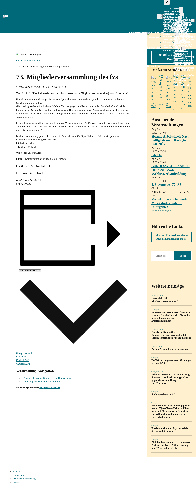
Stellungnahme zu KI (163, 394)
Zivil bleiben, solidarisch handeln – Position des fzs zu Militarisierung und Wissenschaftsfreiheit (170, 445)
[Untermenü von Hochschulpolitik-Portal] (183, 48)
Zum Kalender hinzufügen (29, 271)
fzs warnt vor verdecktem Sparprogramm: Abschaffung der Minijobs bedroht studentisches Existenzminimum (170, 316)
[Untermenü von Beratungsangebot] (177, 34)
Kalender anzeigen (161, 210)
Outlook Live (23, 363)
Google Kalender (25, 353)
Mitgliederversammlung (49, 387)
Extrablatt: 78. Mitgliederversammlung (164, 299)
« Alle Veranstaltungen (28, 60)
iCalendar (21, 356)
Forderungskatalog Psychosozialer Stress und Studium (170, 430)
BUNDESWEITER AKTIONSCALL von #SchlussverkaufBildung (170, 170)
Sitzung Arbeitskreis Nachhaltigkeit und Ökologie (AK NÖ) (171, 140)
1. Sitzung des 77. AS (166, 184)
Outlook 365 (22, 360)
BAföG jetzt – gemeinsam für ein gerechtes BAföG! (171, 362)
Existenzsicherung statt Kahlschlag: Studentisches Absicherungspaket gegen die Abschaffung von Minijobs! (171, 378)
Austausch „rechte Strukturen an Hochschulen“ (47, 378)
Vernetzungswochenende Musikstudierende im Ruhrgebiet (169, 203)
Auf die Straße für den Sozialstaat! (170, 349)
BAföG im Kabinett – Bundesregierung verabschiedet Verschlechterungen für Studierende (171, 335)
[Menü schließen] (167, 2)
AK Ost (156, 155)
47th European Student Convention (41, 381)
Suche (183, 255)
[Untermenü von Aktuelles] (181, 8)
